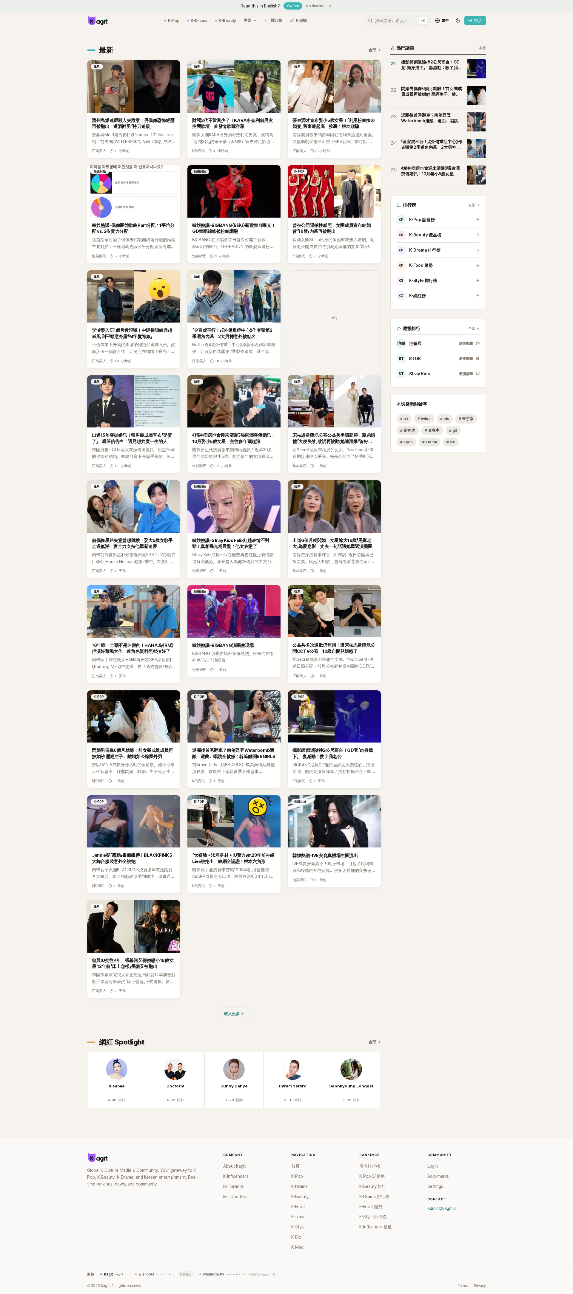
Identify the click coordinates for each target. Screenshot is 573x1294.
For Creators (235, 1196)
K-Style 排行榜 (418, 280)
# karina (429, 442)
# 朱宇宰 (466, 418)
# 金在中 (432, 430)
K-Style (298, 1227)
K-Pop (173, 20)
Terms (463, 1286)
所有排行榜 (369, 1166)
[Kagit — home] (97, 20)
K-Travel (298, 1216)
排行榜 (276, 20)
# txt (404, 418)
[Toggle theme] (458, 20)
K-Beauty (227, 20)
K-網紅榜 (412, 295)
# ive (450, 442)
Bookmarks (438, 1176)
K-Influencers (235, 1176)
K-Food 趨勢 (416, 265)
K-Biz (296, 1237)
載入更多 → (234, 1013)
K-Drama (199, 20)
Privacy (480, 1286)
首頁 (295, 1166)
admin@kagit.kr (441, 1208)
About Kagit (234, 1166)
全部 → (375, 50)
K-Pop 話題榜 (417, 219)
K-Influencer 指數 (375, 1227)
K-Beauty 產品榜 (420, 235)
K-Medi (297, 1247)
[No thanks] (330, 6)
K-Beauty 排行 (372, 1186)
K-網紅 (302, 20)
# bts (444, 418)
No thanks (314, 6)
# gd (453, 430)
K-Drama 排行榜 (419, 250)
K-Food (298, 1206)
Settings (435, 1186)
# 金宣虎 (407, 430)
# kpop (406, 442)
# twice (424, 418)
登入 (478, 20)
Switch (293, 6)
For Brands (233, 1186)
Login (432, 1166)
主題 (248, 20)
